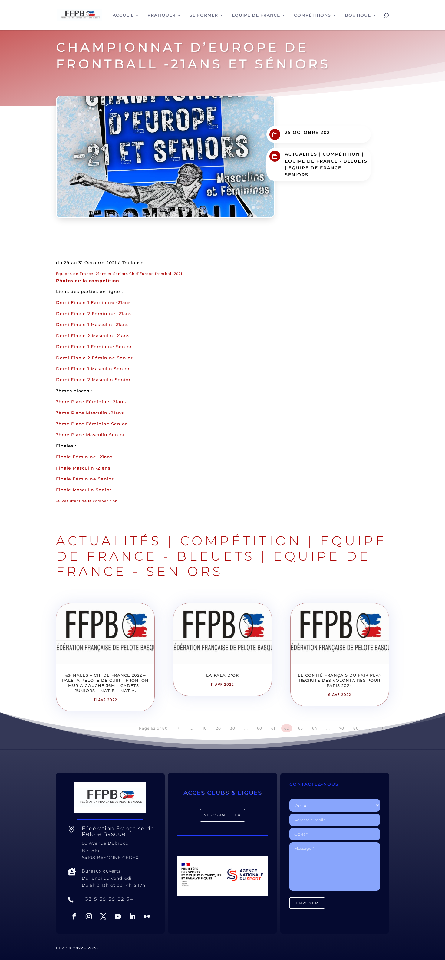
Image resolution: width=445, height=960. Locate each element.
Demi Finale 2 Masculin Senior (93, 379)
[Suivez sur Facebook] (74, 916)
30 (232, 728)
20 (218, 728)
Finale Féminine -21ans (84, 457)
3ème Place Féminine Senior (91, 424)
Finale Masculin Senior (84, 490)
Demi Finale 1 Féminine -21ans (93, 302)
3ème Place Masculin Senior (90, 434)
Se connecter (222, 815)
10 (205, 728)
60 (259, 728)
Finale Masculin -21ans (83, 468)
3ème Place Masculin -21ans (90, 413)
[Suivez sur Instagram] (89, 916)
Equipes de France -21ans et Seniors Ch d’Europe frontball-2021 (119, 274)
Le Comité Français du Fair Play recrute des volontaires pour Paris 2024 (339, 680)
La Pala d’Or (222, 675)
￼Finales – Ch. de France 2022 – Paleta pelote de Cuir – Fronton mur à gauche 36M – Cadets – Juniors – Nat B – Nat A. (105, 683)
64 (314, 728)
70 (341, 728)
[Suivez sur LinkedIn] (132, 916)
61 (273, 728)
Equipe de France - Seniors (213, 563)
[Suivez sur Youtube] (118, 916)
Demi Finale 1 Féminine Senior (94, 346)
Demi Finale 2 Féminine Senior (94, 358)
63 (300, 728)
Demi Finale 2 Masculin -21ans (93, 335)
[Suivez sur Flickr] (147, 916)
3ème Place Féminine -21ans (91, 401)
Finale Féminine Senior (85, 479)
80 (356, 728)
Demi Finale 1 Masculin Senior (93, 368)
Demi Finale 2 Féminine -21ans (94, 313)
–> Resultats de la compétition (86, 501)
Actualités (301, 154)
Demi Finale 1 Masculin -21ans (92, 324)
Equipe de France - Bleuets (326, 161)
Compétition (341, 154)
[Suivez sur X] (103, 916)
